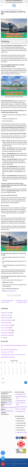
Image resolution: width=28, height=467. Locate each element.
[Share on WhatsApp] (8, 295)
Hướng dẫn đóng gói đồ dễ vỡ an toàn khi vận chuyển (13, 354)
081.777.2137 (9, 402)
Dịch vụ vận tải (17, 459)
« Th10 (2, 378)
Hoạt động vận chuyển (6, 332)
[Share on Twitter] (13, 295)
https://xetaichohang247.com (7, 411)
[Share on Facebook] (10, 295)
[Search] (26, 5)
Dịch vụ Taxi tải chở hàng (6, 325)
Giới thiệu (11, 459)
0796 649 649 (8, 404)
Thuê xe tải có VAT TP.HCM (7, 352)
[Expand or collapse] (25, 41)
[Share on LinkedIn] (20, 295)
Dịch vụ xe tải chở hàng (6, 330)
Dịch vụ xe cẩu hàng (5, 327)
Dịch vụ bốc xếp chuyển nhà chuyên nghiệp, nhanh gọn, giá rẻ (14, 346)
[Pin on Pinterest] (17, 295)
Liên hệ (14, 461)
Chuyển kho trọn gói (5, 315)
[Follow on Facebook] (17, 437)
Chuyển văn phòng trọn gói (7, 320)
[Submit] (25, 382)
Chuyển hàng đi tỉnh (5, 312)
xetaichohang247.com (12, 291)
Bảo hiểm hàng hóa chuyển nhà (8, 357)
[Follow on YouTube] (25, 437)
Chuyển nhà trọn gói (5, 317)
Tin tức (2, 337)
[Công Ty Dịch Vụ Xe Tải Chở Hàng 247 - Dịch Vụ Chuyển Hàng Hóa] (14, 5)
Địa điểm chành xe (5, 322)
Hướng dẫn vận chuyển (6, 335)
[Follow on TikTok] (22, 437)
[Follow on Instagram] (19, 437)
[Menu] (2, 5)
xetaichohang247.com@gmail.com (8, 407)
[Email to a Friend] (15, 295)
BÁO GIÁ (24, 460)
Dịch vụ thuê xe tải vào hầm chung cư (9, 349)
